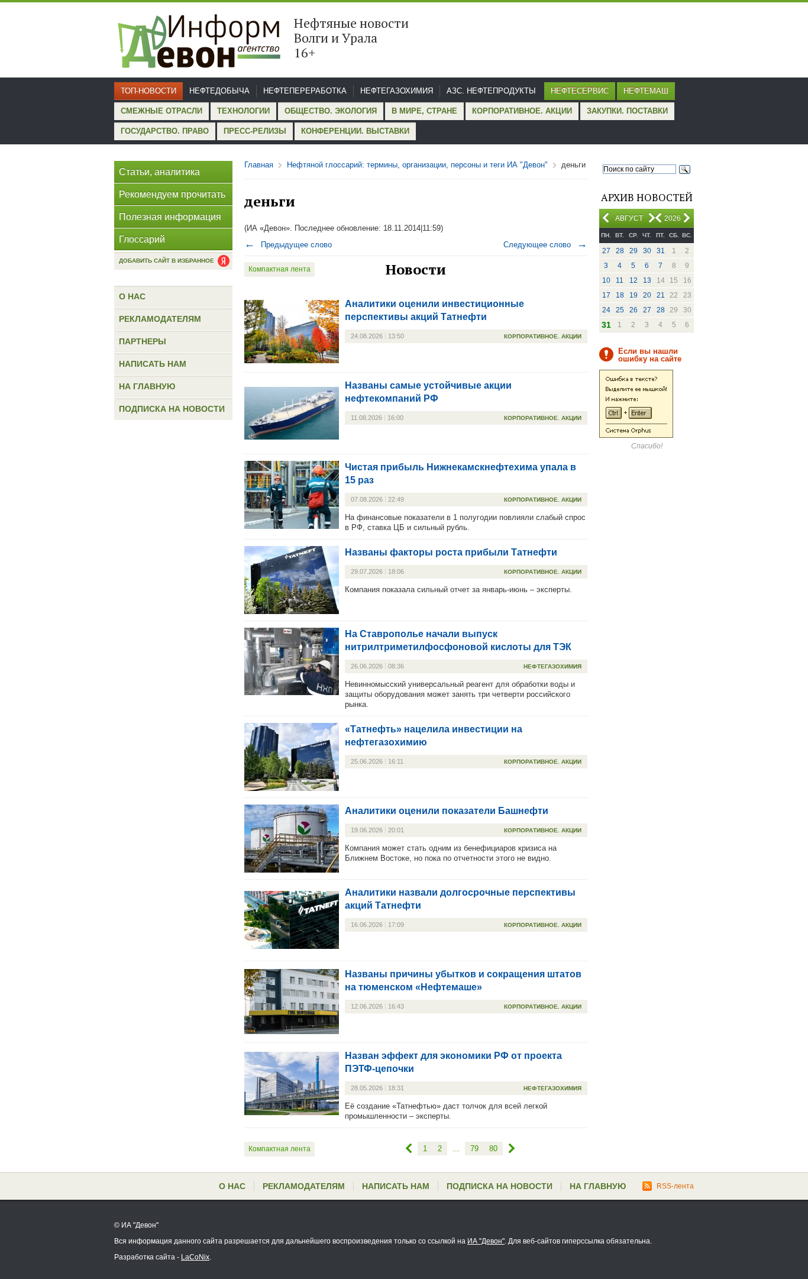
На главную (147, 386)
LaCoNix (195, 1257)
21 (661, 295)
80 (493, 1148)
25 (620, 310)
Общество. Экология (331, 110)
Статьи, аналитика (159, 172)
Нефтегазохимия (396, 90)
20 (647, 295)
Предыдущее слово (288, 244)
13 (647, 280)
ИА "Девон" (486, 1241)
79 (474, 1148)
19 (633, 295)
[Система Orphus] (636, 435)
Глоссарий (142, 239)
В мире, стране (424, 110)
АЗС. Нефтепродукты (491, 90)
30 (647, 251)
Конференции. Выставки (355, 131)
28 (620, 251)
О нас (132, 296)
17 (606, 295)
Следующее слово (545, 244)
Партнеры (142, 341)
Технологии (243, 110)
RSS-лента (675, 1186)
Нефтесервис (580, 90)
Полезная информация (170, 217)
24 (606, 310)
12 (633, 280)
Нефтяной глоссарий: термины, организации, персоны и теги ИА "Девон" (417, 164)
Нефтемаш (645, 90)
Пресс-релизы (255, 131)
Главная (258, 164)
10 (606, 280)
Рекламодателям (160, 319)
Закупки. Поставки (627, 110)
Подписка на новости (172, 409)
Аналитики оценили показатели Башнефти (446, 811)
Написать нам (152, 364)
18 (620, 295)
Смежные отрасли (161, 110)
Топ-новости (148, 90)
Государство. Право (165, 131)
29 (633, 251)
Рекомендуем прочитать (172, 194)
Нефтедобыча (219, 90)
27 (606, 251)
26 (633, 310)
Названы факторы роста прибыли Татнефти (451, 552)
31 (661, 251)
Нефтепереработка (305, 90)
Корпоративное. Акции (522, 110)
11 (619, 280)
